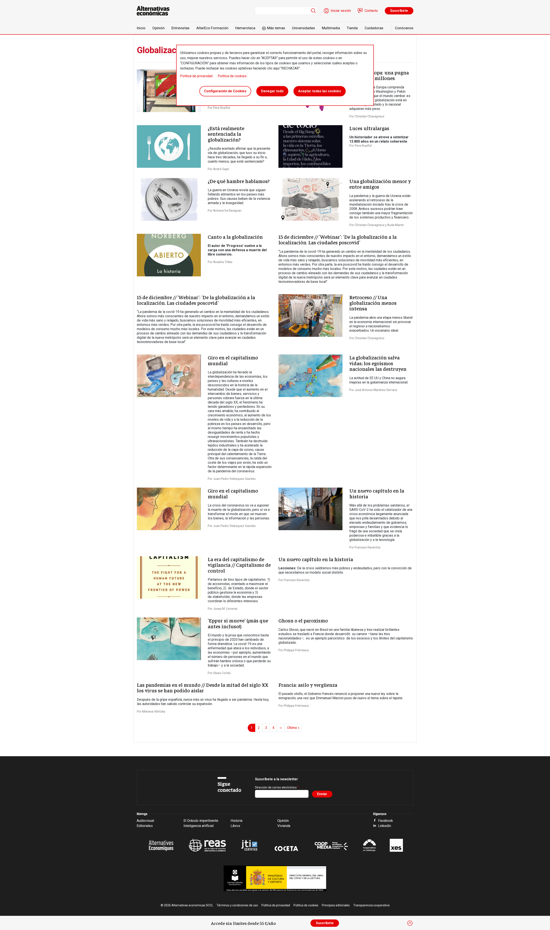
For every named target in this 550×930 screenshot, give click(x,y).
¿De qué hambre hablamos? (239, 181)
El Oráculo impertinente (200, 821)
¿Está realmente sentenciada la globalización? (226, 134)
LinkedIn (384, 826)
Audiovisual (145, 821)
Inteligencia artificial (198, 826)
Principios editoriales (336, 905)
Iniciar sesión (341, 11)
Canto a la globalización (235, 236)
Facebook (385, 821)
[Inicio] (155, 10)
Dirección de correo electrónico (276, 787)
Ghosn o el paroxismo (303, 620)
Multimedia (331, 28)
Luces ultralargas (369, 128)
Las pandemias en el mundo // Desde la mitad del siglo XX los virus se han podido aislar (202, 687)
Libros (235, 826)
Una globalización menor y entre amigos (380, 184)
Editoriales (145, 826)
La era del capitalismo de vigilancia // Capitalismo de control (239, 565)
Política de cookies (232, 76)
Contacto (371, 11)
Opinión (158, 28)
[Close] (409, 923)
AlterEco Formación (212, 28)
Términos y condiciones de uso (237, 905)
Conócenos (404, 28)
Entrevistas (180, 28)
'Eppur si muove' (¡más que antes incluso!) (238, 623)
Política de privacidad (196, 76)
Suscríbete (399, 11)
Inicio (141, 28)
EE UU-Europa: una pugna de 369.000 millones (379, 75)
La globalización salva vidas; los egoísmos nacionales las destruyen (377, 363)
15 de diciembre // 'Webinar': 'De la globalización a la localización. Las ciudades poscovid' (337, 239)
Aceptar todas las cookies (319, 91)
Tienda (352, 28)
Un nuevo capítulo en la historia (376, 493)
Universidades (303, 28)
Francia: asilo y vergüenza (307, 684)
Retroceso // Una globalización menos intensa (373, 303)
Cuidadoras (374, 28)
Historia (236, 821)
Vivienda (283, 826)
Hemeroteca (245, 28)
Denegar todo (272, 91)
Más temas (276, 28)
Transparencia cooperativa (371, 905)
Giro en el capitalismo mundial (233, 360)
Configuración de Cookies (225, 91)
